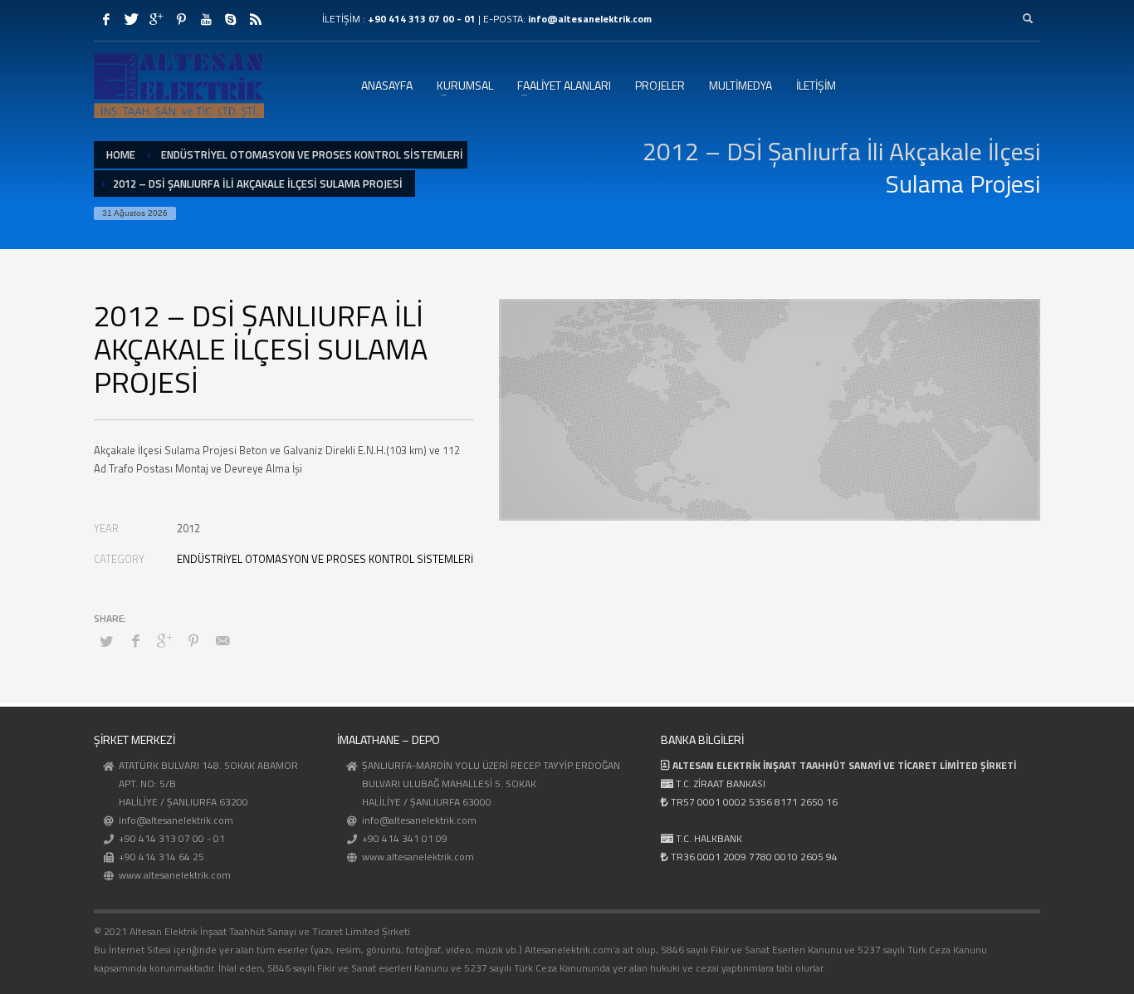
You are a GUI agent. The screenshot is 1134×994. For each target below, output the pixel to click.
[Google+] (156, 19)
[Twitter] (131, 19)
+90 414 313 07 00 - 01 (422, 19)
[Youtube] (205, 19)
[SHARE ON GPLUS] (164, 640)
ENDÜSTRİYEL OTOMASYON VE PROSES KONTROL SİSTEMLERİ (325, 559)
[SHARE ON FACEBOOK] (135, 640)
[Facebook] (106, 19)
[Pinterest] (181, 19)
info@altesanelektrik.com (590, 19)
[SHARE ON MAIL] (222, 640)
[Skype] (230, 19)
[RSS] (255, 19)
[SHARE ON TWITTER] (106, 641)
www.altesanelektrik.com (175, 875)
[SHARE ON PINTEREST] (193, 640)
